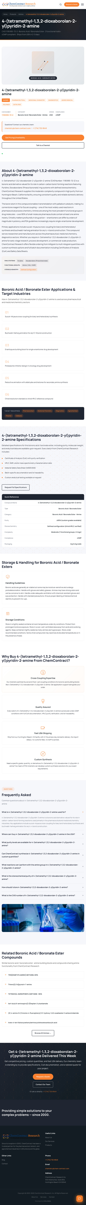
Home (5, 14)
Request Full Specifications (16, 487)
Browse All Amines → (43, 1033)
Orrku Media (47, 1201)
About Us (48, 1137)
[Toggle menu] (82, 4)
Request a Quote (71, 4)
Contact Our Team (43, 1084)
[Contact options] (79, 1198)
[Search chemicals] (60, 4)
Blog (3, 1160)
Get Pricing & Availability (15, 137)
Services (43, 1197)
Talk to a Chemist (43, 145)
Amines (21, 14)
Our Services (49, 1141)
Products (13, 14)
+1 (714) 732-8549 (40, 128)
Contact (5, 1164)
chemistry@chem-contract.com (18, 128)
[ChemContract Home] (19, 4)
